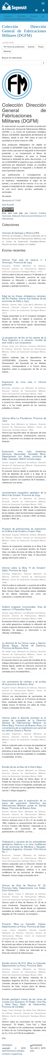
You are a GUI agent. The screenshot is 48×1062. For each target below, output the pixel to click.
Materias (7, 51)
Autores (31, 46)
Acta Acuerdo (8, 204)
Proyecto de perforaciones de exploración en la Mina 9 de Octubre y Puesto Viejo (24, 530)
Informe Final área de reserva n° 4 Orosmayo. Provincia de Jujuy (24, 261)
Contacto (6, 1053)
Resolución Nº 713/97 (11, 200)
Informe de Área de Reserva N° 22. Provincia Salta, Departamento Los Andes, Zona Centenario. (24, 888)
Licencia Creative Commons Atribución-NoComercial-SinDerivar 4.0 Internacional (24, 216)
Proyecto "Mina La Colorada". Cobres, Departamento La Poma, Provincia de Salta (24, 925)
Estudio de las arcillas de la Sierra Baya (22, 766)
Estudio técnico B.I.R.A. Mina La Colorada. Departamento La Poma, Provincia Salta (24, 964)
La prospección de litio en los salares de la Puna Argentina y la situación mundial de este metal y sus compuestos (24, 340)
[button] (36, 10)
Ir (43, 62)
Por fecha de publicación (14, 46)
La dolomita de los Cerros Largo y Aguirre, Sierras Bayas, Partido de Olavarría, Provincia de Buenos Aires (24, 645)
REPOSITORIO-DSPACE (13, 1050)
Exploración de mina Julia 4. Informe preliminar (24, 383)
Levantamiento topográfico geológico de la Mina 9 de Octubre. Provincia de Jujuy (24, 494)
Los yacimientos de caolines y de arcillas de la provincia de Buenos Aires (24, 683)
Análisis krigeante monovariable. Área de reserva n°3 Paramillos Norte (24, 608)
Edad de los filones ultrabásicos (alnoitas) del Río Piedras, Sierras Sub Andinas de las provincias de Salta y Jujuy (24, 298)
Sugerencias (16, 1053)
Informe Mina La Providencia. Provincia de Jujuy (24, 419)
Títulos (40, 46)
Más (4, 1038)
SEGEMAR (7, 1045)
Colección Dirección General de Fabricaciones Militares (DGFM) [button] (24, 17)
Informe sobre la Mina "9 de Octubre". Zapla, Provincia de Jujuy (24, 569)
